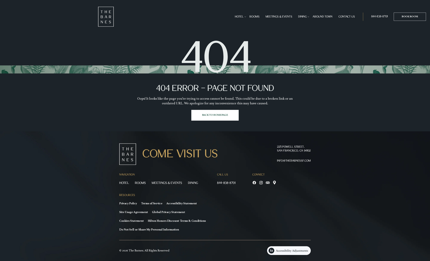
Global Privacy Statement (168, 212)
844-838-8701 (379, 16)
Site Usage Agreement (133, 212)
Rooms (254, 17)
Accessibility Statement (181, 203)
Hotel (239, 17)
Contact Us (346, 17)
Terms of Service (151, 203)
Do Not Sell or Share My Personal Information (149, 229)
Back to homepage (215, 115)
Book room (410, 16)
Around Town (322, 17)
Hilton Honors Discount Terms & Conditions (177, 220)
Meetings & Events (279, 17)
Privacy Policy (128, 203)
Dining (302, 17)
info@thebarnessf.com (294, 161)
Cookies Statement (131, 220)
